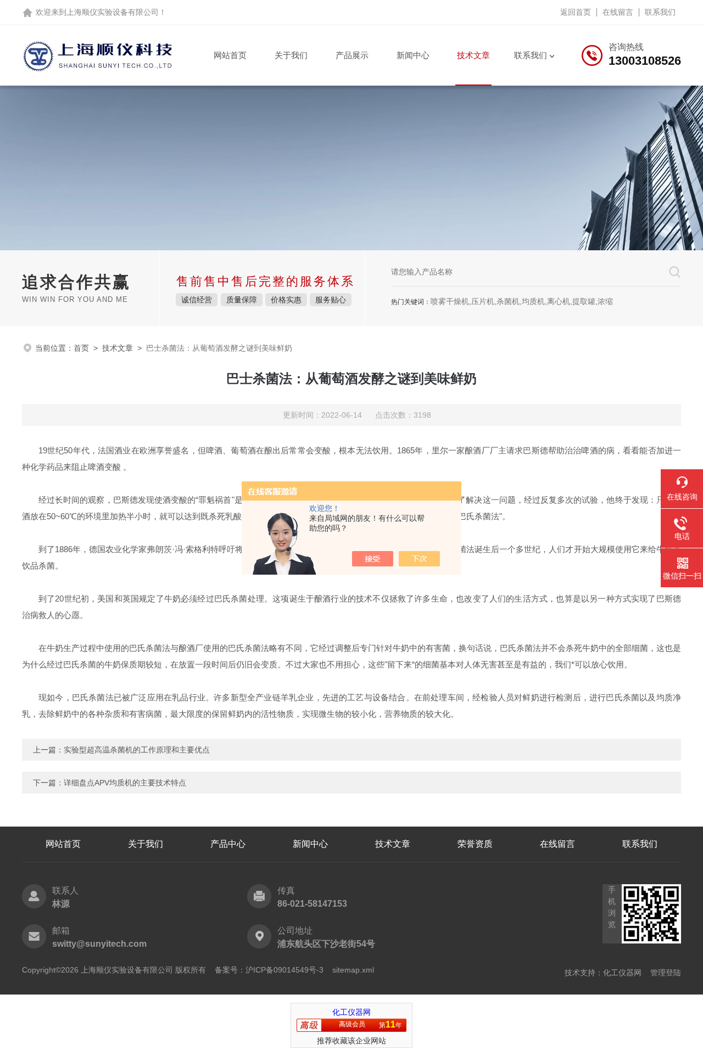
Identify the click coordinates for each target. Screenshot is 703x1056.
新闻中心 (413, 55)
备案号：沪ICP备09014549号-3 (269, 969)
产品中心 (228, 844)
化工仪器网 (622, 972)
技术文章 (473, 55)
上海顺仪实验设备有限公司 (112, 12)
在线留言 (617, 12)
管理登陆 (665, 972)
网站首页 (230, 55)
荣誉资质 (475, 844)
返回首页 (575, 12)
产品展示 (352, 55)
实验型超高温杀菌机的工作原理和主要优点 (137, 749)
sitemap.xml (353, 969)
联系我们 (660, 12)
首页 (81, 348)
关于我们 (291, 55)
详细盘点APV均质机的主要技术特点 (125, 782)
